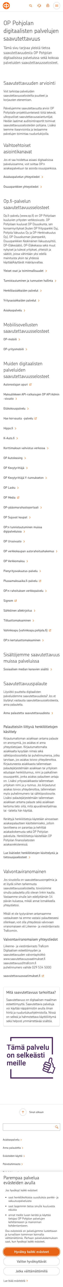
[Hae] (30, 5)
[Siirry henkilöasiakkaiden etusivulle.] (6, 5)
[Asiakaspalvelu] (39, 5)
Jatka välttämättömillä (32, 1271)
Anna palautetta (12, 1147)
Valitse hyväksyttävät (31, 1261)
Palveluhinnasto (11, 1164)
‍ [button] (16, 384)
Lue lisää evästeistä (14, 1280)
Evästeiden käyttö (12, 1156)
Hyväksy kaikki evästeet (31, 1252)
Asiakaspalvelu (11, 1139)
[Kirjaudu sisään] (47, 5)
